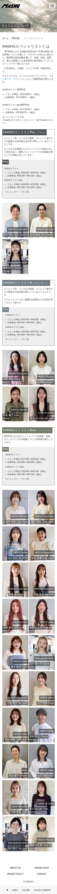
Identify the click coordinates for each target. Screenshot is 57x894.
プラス (44, 76)
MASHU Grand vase (18, 374)
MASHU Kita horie (45, 229)
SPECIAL (16, 38)
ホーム (5, 38)
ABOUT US (15, 868)
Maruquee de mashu (18, 263)
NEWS (15, 890)
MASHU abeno (20, 622)
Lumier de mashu (46, 413)
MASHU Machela (46, 377)
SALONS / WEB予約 (42, 890)
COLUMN (26, 890)
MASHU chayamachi (18, 229)
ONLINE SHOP (42, 868)
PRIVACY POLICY (15, 874)
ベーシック (18, 79)
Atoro (25, 770)
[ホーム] (11, 5)
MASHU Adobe (20, 553)
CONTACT (42, 874)
